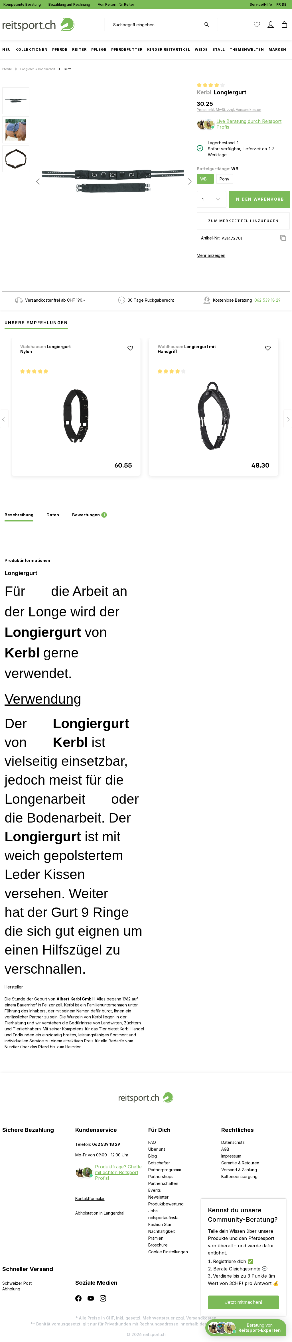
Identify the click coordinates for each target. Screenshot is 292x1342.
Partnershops (160, 1176)
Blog (152, 1156)
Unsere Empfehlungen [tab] (36, 322)
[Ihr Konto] (270, 24)
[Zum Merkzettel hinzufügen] (130, 348)
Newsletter (158, 1197)
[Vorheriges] (37, 181)
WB (203, 178)
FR (278, 4)
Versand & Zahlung (239, 1169)
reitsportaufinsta (163, 1217)
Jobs (153, 1210)
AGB (225, 1149)
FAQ (152, 1142)
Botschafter (159, 1162)
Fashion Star (159, 1224)
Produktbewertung (166, 1203)
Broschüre (158, 1244)
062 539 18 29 (267, 300)
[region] (97, 181)
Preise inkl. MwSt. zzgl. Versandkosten (229, 109)
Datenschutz (233, 1142)
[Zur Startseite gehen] (38, 24)
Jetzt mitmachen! (243, 1302)
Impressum (231, 1156)
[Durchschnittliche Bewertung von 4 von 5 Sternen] (213, 86)
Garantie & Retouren (240, 1162)
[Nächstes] (188, 181)
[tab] (19, 515)
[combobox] (152, 24)
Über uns (156, 1149)
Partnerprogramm (164, 1169)
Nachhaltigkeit (161, 1231)
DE (284, 4)
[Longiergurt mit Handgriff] (213, 416)
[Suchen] (209, 24)
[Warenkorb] (282, 24)
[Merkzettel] (257, 24)
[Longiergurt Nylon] (76, 416)
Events (154, 1190)
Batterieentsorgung (239, 1176)
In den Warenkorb (259, 199)
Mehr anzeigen (211, 255)
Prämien (155, 1238)
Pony (224, 178)
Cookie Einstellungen (168, 1251)
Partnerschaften (163, 1183)
